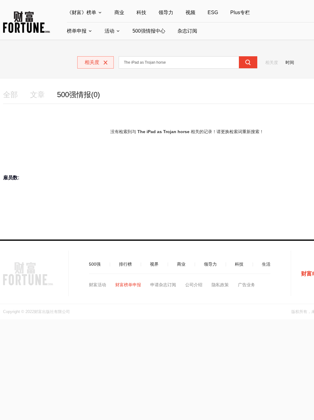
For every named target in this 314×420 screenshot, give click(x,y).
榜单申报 (76, 31)
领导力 (166, 12)
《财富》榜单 (81, 12)
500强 (95, 264)
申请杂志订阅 (163, 284)
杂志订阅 (187, 31)
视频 (190, 12)
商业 (119, 12)
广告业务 (246, 284)
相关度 (271, 62)
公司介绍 (193, 284)
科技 (141, 12)
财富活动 (97, 284)
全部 (10, 94)
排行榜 (125, 264)
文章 (37, 94)
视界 (154, 264)
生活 (266, 264)
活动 (109, 31)
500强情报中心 (148, 31)
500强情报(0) (78, 94)
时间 (289, 62)
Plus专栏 (240, 12)
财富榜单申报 (128, 284)
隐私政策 (220, 284)
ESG (213, 12)
